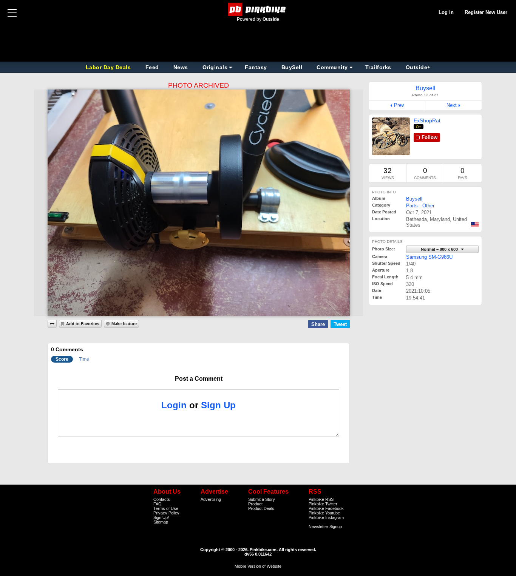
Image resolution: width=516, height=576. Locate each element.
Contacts (161, 499)
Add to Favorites (82, 323)
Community (332, 67)
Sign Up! (161, 517)
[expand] (52, 323)
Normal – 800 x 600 (440, 249)
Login (174, 405)
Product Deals (261, 508)
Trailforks (378, 67)
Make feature (124, 323)
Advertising (211, 499)
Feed (152, 67)
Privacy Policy (166, 513)
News (180, 67)
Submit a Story (261, 499)
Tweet (340, 324)
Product (255, 504)
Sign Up (218, 405)
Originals (215, 67)
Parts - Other (420, 205)
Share (318, 324)
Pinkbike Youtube (324, 513)
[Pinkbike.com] (258, 9)
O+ (419, 127)
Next (451, 105)
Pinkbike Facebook (326, 508)
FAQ (157, 504)
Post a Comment (198, 378)
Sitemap (160, 522)
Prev (399, 105)
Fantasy (256, 67)
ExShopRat (427, 120)
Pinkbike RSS (321, 499)
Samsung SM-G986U (429, 257)
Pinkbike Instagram (326, 517)
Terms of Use (165, 508)
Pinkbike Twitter (323, 504)
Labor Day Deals (109, 67)
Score (62, 359)
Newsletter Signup (325, 526)
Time (84, 359)
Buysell (414, 199)
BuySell (292, 67)
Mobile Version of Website (258, 566)
